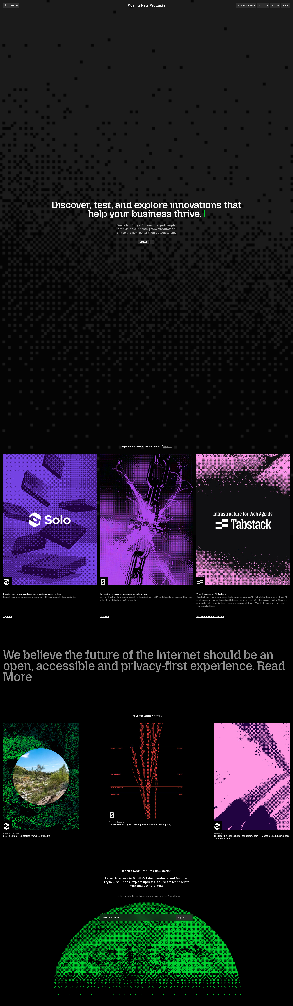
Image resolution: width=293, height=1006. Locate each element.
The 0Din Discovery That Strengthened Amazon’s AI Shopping (140, 825)
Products (263, 5)
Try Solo (7, 617)
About (285, 5)
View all (158, 716)
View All (167, 447)
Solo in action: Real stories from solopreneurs (26, 836)
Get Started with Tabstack (210, 617)
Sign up (14, 5)
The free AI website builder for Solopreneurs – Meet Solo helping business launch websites (251, 837)
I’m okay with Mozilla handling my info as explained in (147, 896)
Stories (275, 5)
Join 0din (104, 617)
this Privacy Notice (172, 896)
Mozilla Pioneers (246, 5)
